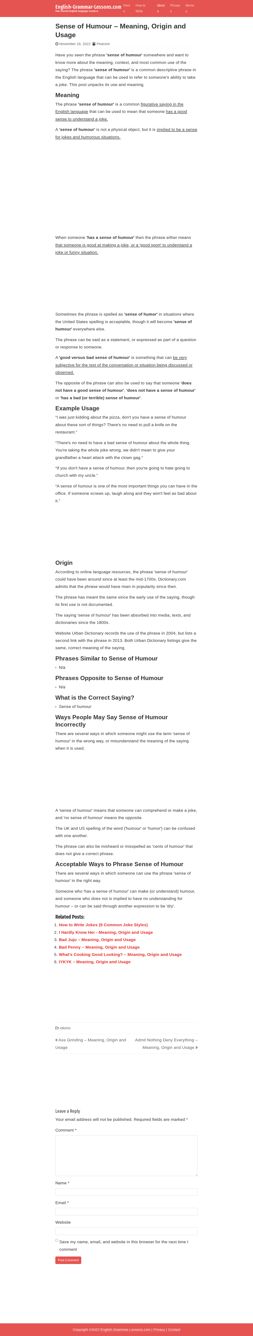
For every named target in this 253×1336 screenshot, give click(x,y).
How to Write (140, 8)
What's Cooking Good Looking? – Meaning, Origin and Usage (120, 954)
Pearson (103, 44)
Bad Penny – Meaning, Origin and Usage (99, 947)
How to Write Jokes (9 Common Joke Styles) (103, 925)
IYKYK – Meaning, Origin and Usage (95, 961)
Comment (65, 1130)
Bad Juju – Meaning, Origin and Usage (97, 939)
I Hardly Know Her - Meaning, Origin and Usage (106, 932)
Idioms (161, 8)
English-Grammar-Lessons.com (88, 7)
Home (126, 8)
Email (62, 1202)
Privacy (159, 1330)
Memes (190, 8)
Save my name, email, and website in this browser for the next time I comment (123, 1245)
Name (62, 1183)
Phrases (175, 8)
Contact (174, 1330)
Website (63, 1222)
